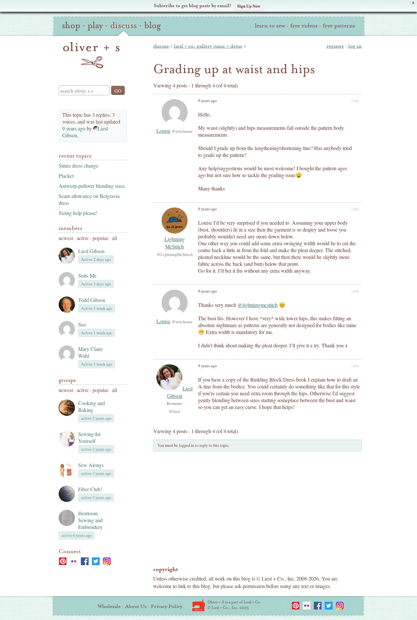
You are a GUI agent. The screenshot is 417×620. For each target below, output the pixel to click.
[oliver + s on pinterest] (62, 561)
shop (71, 25)
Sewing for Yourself (89, 437)
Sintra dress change (78, 165)
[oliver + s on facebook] (85, 561)
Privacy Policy (166, 606)
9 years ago (73, 128)
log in (355, 46)
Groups (67, 380)
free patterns (339, 25)
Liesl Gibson (91, 251)
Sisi (82, 324)
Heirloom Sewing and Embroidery (90, 520)
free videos (304, 25)
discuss (123, 25)
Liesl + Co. (198, 605)
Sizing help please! (78, 212)
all (114, 237)
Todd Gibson (91, 299)
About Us (136, 606)
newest (66, 237)
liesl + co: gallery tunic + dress (208, 46)
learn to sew (270, 25)
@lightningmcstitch (257, 304)
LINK (355, 100)
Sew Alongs (91, 464)
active (83, 237)
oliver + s (91, 55)
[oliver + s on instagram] (107, 561)
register (335, 46)
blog (152, 25)
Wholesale (109, 606)
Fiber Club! (90, 489)
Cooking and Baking (91, 406)
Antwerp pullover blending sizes (92, 185)
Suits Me (87, 275)
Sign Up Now (248, 6)
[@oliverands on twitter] (96, 561)
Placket (66, 175)
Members (70, 228)
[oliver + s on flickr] (74, 561)
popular (100, 237)
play (95, 25)
